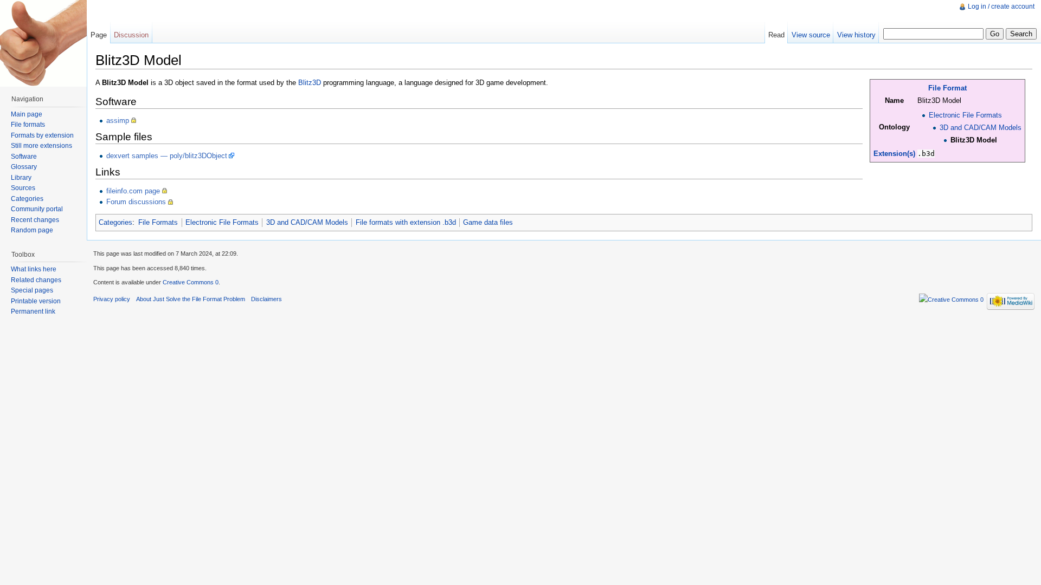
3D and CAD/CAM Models (980, 127)
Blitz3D (309, 83)
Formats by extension (42, 135)
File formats (28, 124)
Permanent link (33, 311)
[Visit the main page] (43, 43)
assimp (117, 120)
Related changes (36, 280)
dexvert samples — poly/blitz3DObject (166, 156)
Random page (32, 230)
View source (811, 35)
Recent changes (35, 220)
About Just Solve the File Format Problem (190, 299)
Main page (26, 114)
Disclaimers (266, 299)
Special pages (32, 290)
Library (21, 177)
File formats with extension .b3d (406, 222)
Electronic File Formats (965, 115)
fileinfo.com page (133, 191)
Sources (23, 188)
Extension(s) (894, 154)
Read (776, 35)
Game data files (488, 222)
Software (24, 156)
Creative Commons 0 (191, 282)
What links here (33, 269)
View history (856, 35)
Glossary (24, 167)
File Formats (158, 222)
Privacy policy (111, 299)
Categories (115, 222)
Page (99, 35)
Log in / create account (1001, 6)
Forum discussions (136, 202)
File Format (947, 88)
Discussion (131, 35)
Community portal (37, 209)
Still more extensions (41, 146)
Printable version (36, 301)
